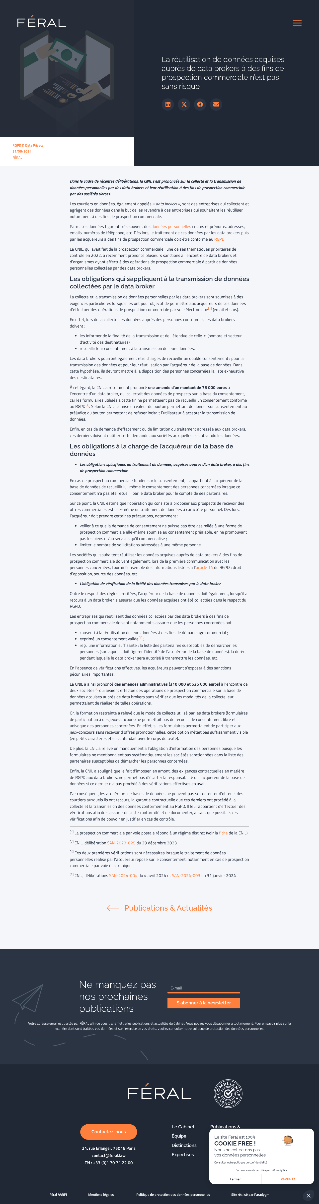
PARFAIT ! (288, 1179)
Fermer (235, 1179)
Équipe (179, 1136)
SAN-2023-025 (121, 843)
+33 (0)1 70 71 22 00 (113, 1162)
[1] (210, 308)
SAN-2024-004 (123, 875)
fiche (223, 833)
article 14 (204, 567)
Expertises (183, 1154)
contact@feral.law (109, 1155)
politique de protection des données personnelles (228, 1028)
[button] (168, 104)
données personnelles (172, 226)
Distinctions (184, 1145)
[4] (96, 689)
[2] (87, 405)
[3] (140, 637)
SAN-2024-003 (186, 875)
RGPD (219, 239)
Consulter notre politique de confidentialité (240, 1162)
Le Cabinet (183, 1126)
